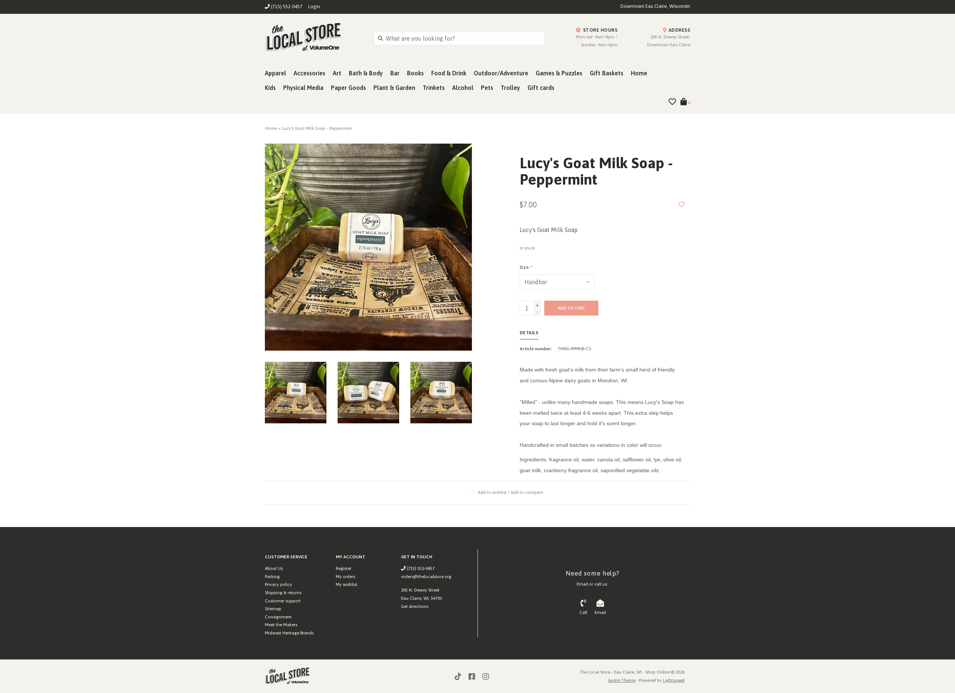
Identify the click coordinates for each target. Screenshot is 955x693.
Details (529, 332)
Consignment (278, 617)
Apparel (275, 73)
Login (314, 6)
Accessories (309, 73)
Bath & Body (366, 73)
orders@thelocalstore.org (426, 576)
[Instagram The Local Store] (485, 676)
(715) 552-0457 (420, 568)
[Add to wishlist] (682, 204)
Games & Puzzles (559, 73)
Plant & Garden (394, 87)
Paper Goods (348, 87)
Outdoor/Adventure (501, 73)
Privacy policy (278, 584)
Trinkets (434, 87)
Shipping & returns (283, 592)
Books (415, 73)
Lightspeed (674, 680)
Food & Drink (448, 73)
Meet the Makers (281, 624)
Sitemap (273, 608)
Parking (272, 576)
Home (639, 73)
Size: (526, 267)
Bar (395, 73)
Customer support (283, 600)
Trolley (510, 87)
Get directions (414, 606)
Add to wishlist (492, 492)
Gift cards (540, 87)
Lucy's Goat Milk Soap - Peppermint (317, 128)
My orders (345, 576)
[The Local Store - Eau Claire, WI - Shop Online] (314, 38)
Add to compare (527, 492)
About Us (274, 568)
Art (337, 73)
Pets (487, 87)
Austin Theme (621, 680)
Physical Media (303, 87)
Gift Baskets (606, 73)
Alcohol (462, 87)
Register (343, 568)
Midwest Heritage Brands (289, 633)
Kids (270, 87)
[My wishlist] (672, 102)
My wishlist (346, 584)
